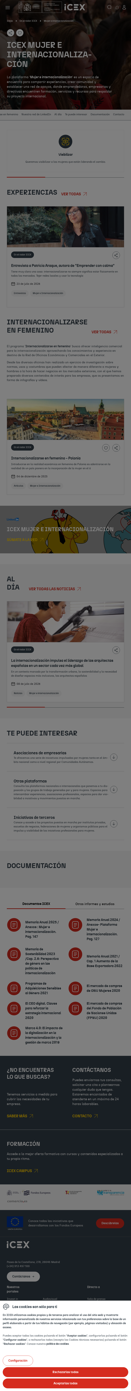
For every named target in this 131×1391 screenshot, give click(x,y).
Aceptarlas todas (65, 1383)
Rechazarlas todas (65, 1372)
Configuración (17, 1360)
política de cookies (57, 1343)
